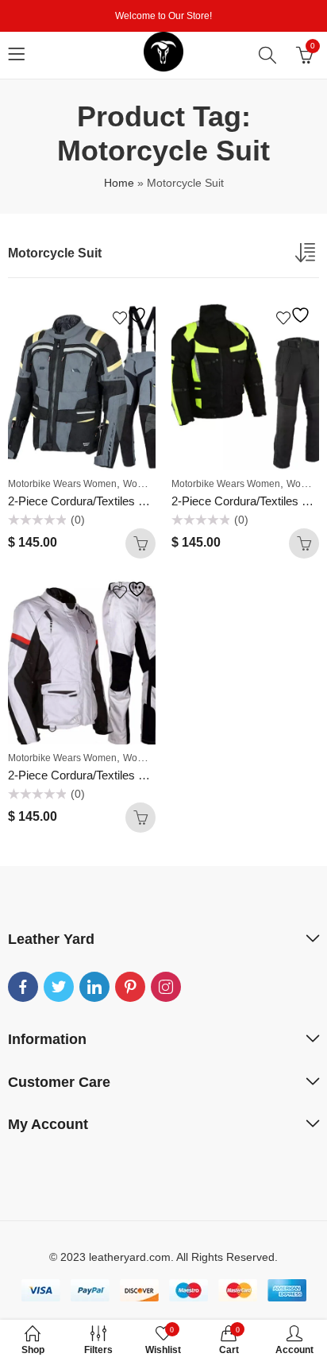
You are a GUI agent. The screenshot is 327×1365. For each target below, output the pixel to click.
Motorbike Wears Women (62, 483)
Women (139, 483)
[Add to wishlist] (132, 315)
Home (119, 182)
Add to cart (140, 543)
